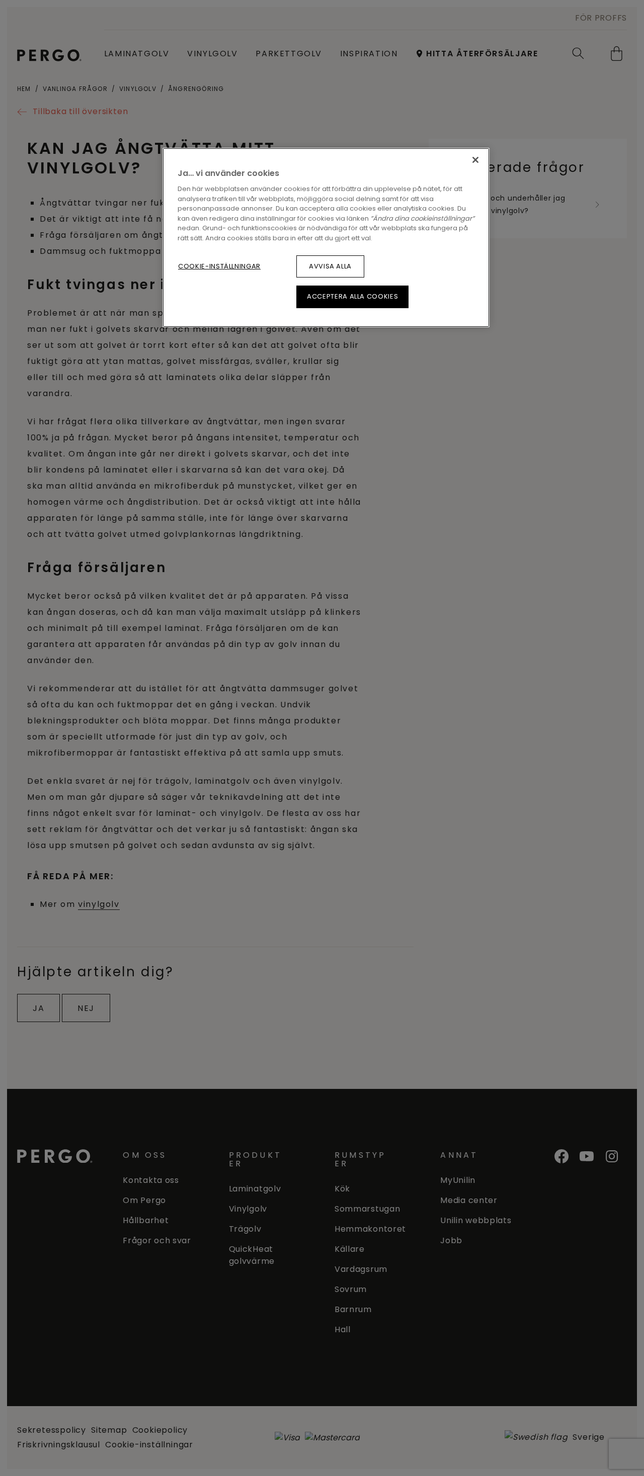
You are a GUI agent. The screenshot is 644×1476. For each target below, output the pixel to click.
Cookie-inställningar (219, 266)
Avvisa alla (330, 266)
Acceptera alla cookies (352, 296)
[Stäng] (475, 160)
